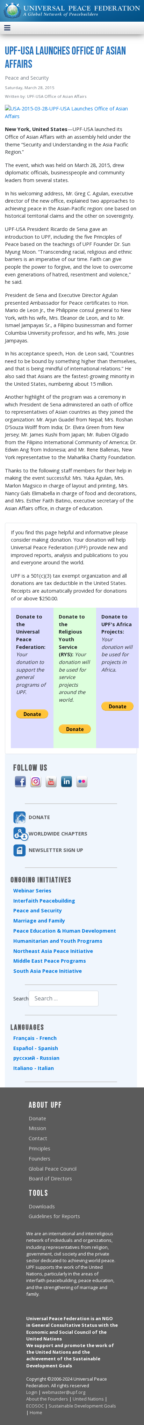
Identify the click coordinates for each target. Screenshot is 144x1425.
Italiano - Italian (33, 1068)
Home (36, 1412)
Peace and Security (37, 910)
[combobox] (64, 998)
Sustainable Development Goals (82, 1406)
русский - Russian (36, 1058)
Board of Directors (50, 1178)
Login (31, 1392)
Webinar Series (32, 890)
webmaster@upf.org (63, 1392)
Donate (37, 1118)
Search (21, 998)
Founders (39, 1158)
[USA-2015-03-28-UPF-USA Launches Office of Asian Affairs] (71, 112)
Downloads (42, 1206)
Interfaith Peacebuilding (44, 900)
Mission (37, 1128)
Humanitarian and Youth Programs (57, 941)
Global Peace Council (53, 1168)
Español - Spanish (35, 1048)
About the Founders (47, 1399)
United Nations (88, 1399)
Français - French (35, 1038)
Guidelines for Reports (54, 1216)
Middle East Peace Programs (49, 960)
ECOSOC (35, 1406)
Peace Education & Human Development (64, 930)
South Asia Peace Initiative (47, 971)
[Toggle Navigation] (7, 28)
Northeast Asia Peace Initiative (53, 951)
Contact (38, 1138)
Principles (39, 1148)
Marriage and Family (39, 920)
